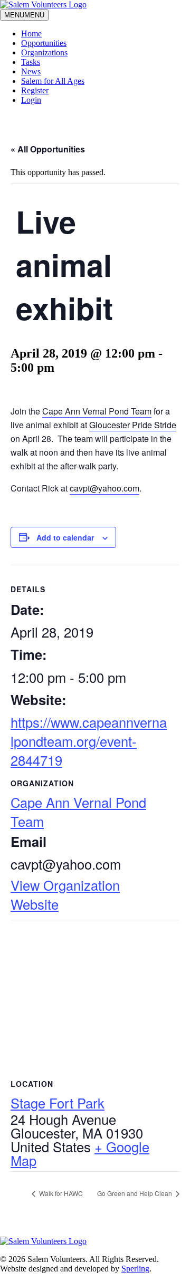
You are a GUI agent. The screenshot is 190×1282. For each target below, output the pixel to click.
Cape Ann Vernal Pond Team (96, 411)
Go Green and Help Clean (135, 1193)
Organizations (44, 52)
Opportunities (43, 42)
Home (31, 33)
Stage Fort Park (57, 1102)
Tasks (30, 61)
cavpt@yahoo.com (104, 488)
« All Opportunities (48, 149)
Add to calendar (65, 537)
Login (31, 99)
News (31, 71)
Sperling (135, 1268)
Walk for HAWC (60, 1193)
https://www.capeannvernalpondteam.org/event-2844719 (89, 740)
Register (35, 90)
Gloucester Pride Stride (132, 425)
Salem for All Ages (52, 80)
